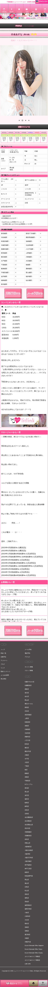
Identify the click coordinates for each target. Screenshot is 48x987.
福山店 (27, 883)
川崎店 (27, 755)
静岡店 (27, 806)
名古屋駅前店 (29, 817)
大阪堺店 (27, 854)
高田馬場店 (28, 714)
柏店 (26, 769)
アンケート (4, 660)
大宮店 (27, 762)
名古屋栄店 (28, 821)
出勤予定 (3, 657)
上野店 (27, 718)
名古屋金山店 (29, 824)
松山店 (27, 890)
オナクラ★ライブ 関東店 (32, 956)
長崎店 (27, 927)
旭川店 (27, 692)
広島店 (27, 887)
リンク (3, 668)
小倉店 (27, 912)
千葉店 (27, 766)
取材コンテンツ (5, 671)
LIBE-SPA (28, 964)
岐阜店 (27, 802)
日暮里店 (27, 729)
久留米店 (27, 916)
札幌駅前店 (28, 685)
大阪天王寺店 (29, 857)
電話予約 (27, 653)
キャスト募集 (29, 667)
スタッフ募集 (29, 670)
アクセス (27, 657)
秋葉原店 (27, 722)
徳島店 (27, 898)
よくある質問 (5, 675)
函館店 (27, 689)
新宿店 (27, 707)
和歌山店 (27, 843)
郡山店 (27, 700)
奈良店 (27, 839)
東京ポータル (29, 703)
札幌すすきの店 (29, 681)
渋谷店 (27, 711)
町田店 (27, 744)
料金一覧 (3, 653)
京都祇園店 (28, 832)
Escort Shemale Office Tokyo (33, 949)
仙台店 (27, 696)
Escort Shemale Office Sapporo (34, 945)
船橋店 (27, 773)
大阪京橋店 (28, 861)
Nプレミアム (28, 784)
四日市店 (27, 828)
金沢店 (27, 795)
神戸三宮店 (28, 868)
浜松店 (27, 810)
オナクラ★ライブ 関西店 (32, 960)
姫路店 (27, 872)
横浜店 (27, 747)
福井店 (27, 799)
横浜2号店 (28, 751)
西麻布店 (27, 736)
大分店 (27, 920)
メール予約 (28, 649)
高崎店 (27, 777)
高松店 (27, 894)
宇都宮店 (27, 780)
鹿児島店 (27, 934)
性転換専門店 (29, 876)
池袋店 (27, 725)
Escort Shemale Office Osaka (34, 953)
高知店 (27, 901)
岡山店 (27, 879)
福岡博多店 (28, 905)
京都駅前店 (28, 835)
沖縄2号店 (28, 942)
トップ (3, 649)
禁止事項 (3, 679)
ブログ (3, 664)
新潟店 (27, 788)
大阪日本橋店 (29, 850)
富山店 (27, 791)
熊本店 (27, 923)
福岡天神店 (28, 909)
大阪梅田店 (28, 846)
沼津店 (27, 813)
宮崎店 (27, 931)
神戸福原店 (28, 865)
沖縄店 (27, 938)
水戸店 (27, 758)
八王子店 (27, 740)
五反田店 (27, 733)
